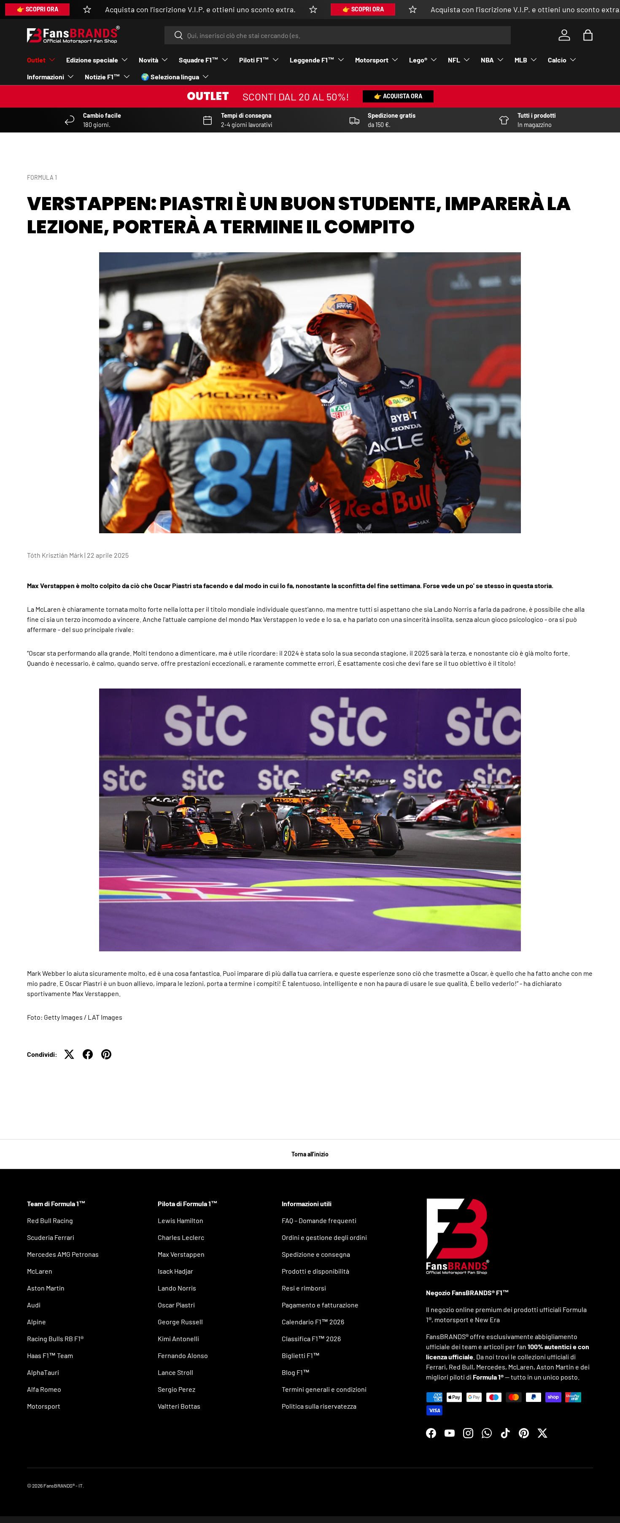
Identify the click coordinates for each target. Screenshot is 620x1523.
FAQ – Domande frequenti (319, 1220)
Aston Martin (46, 1288)
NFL (454, 60)
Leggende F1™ (312, 60)
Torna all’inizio (310, 1154)
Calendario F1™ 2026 (313, 1322)
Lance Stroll (175, 1372)
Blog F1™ (296, 1372)
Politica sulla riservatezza (319, 1406)
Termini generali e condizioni (324, 1389)
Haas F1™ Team (50, 1355)
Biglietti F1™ (301, 1355)
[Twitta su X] (69, 1054)
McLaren (39, 1271)
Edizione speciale (92, 60)
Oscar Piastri (176, 1305)
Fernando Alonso (183, 1355)
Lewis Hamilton (180, 1220)
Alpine (36, 1322)
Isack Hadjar (175, 1271)
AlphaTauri (43, 1372)
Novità (148, 60)
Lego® (418, 60)
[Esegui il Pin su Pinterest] (106, 1054)
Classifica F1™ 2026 (311, 1338)
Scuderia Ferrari (50, 1237)
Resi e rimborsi (304, 1288)
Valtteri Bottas (179, 1406)
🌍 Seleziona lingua (170, 77)
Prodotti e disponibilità (315, 1271)
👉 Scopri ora (37, 9)
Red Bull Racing (50, 1220)
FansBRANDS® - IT (63, 1485)
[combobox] (337, 35)
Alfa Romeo (44, 1389)
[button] (588, 35)
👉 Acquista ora (398, 96)
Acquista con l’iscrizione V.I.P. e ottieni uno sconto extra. (200, 9)
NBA (487, 60)
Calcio (557, 60)
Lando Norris (177, 1288)
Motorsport (371, 60)
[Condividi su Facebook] (87, 1054)
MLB (521, 60)
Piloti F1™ (254, 60)
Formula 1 (42, 177)
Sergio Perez (176, 1389)
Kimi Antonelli (178, 1338)
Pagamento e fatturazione (320, 1305)
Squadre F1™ (198, 60)
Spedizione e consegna (316, 1254)
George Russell (180, 1322)
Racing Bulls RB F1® (55, 1338)
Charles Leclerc (181, 1237)
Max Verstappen (181, 1254)
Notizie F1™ (102, 77)
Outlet (36, 60)
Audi (33, 1305)
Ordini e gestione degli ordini (324, 1237)
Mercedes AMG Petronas (63, 1254)
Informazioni (45, 77)
